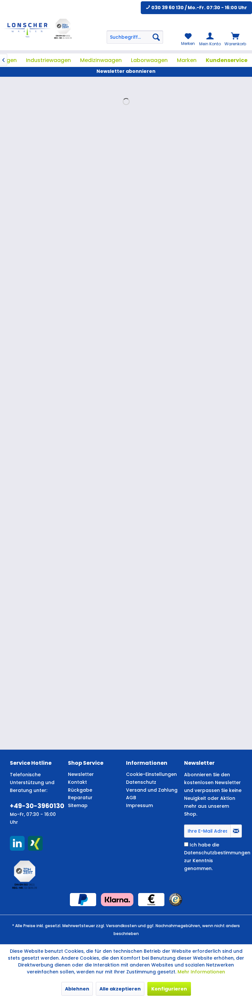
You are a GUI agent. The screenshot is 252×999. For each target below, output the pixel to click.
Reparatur (80, 797)
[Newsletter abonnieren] (236, 831)
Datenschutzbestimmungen (217, 852)
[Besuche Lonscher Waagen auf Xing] (35, 843)
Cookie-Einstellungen (151, 774)
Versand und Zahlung (152, 790)
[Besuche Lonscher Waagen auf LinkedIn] (17, 843)
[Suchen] (156, 37)
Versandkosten (121, 925)
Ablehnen (77, 989)
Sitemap (78, 805)
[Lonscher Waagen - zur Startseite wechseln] (27, 30)
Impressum (139, 805)
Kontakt (77, 782)
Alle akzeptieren (120, 989)
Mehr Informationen (201, 971)
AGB (131, 797)
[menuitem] (135, 37)
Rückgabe (80, 790)
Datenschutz (141, 782)
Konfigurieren (169, 989)
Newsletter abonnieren (126, 71)
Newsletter (81, 774)
